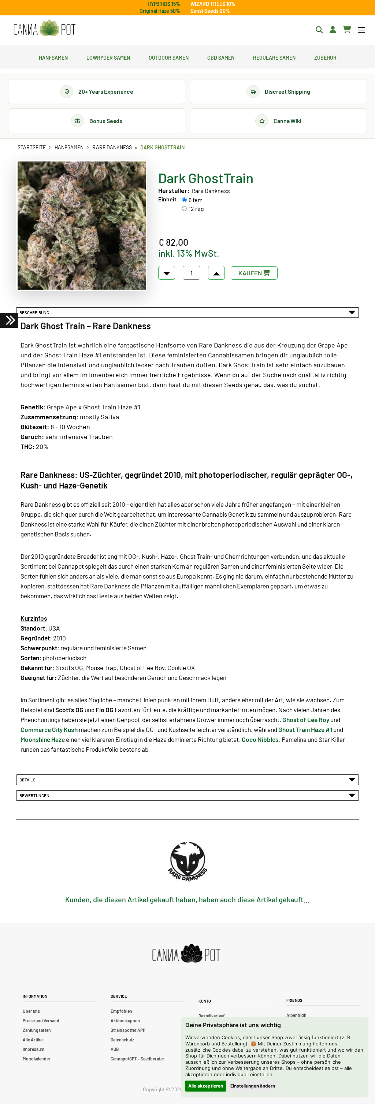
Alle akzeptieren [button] (205, 1086)
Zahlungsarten (37, 1030)
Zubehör (325, 56)
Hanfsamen (53, 56)
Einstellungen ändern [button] (252, 1086)
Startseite (32, 147)
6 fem (196, 199)
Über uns (31, 1011)
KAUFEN (250, 272)
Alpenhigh (296, 1015)
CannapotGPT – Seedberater (137, 1058)
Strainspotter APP (128, 1030)
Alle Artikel (33, 1039)
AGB (115, 1049)
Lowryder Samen (108, 56)
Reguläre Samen (274, 56)
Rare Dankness (112, 147)
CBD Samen (220, 56)
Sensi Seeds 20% (210, 11)
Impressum (33, 1049)
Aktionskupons (125, 1020)
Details (28, 779)
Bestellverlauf (211, 1016)
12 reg (196, 208)
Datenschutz (122, 1039)
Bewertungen (35, 795)
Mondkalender (37, 1058)
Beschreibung (35, 312)
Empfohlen (121, 1011)
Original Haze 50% (160, 11)
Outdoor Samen (169, 56)
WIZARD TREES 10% (212, 4)
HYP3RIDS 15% (164, 4)
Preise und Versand (41, 1020)
